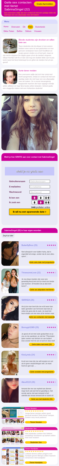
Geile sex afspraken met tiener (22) (42, 290)
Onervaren (15, 27)
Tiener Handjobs (36, 463)
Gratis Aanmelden (45, 4)
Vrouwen (37, 31)
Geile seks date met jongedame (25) (42, 262)
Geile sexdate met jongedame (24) (42, 372)
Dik (24, 27)
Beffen (19, 31)
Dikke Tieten (9, 31)
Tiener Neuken (36, 422)
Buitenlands (40, 27)
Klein (30, 27)
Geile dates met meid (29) (42, 344)
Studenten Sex (36, 442)
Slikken (28, 31)
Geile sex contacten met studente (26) (42, 317)
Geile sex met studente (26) (42, 399)
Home (6, 26)
